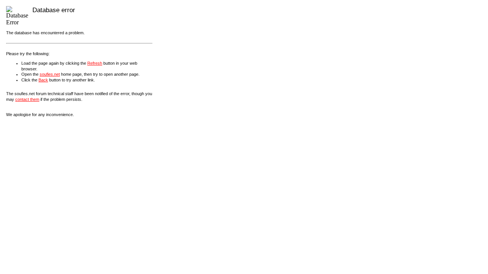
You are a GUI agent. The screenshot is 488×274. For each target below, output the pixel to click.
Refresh (94, 63)
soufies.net (50, 74)
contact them (27, 99)
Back (43, 80)
